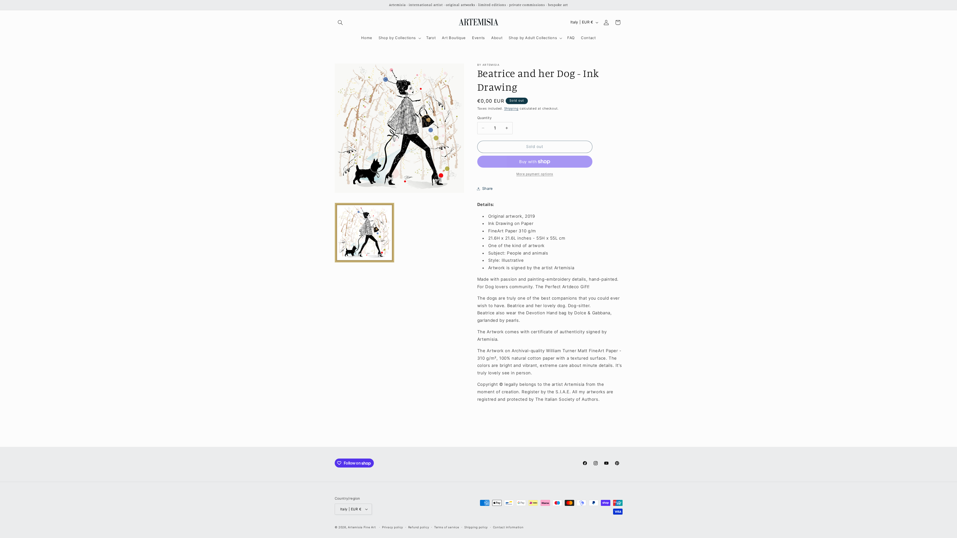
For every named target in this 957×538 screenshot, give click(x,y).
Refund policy (418, 527)
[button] (340, 22)
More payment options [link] (534, 174)
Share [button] (487, 188)
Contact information (508, 527)
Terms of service (446, 527)
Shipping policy (476, 527)
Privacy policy (392, 527)
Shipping (511, 108)
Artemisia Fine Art (362, 527)
